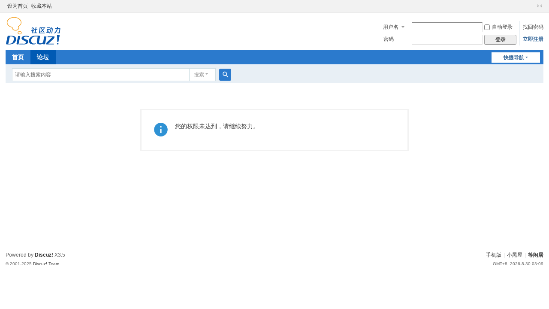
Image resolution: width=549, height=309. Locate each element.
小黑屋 (514, 255)
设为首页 (17, 6)
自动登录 (502, 27)
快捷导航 (514, 58)
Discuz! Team (46, 263)
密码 (388, 39)
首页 (18, 57)
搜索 (199, 75)
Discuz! (44, 255)
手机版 (493, 255)
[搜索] (225, 75)
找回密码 (533, 27)
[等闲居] (33, 30)
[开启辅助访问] (531, 6)
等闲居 (535, 255)
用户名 (390, 27)
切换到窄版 (539, 6)
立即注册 (533, 39)
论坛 (43, 57)
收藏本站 (41, 6)
